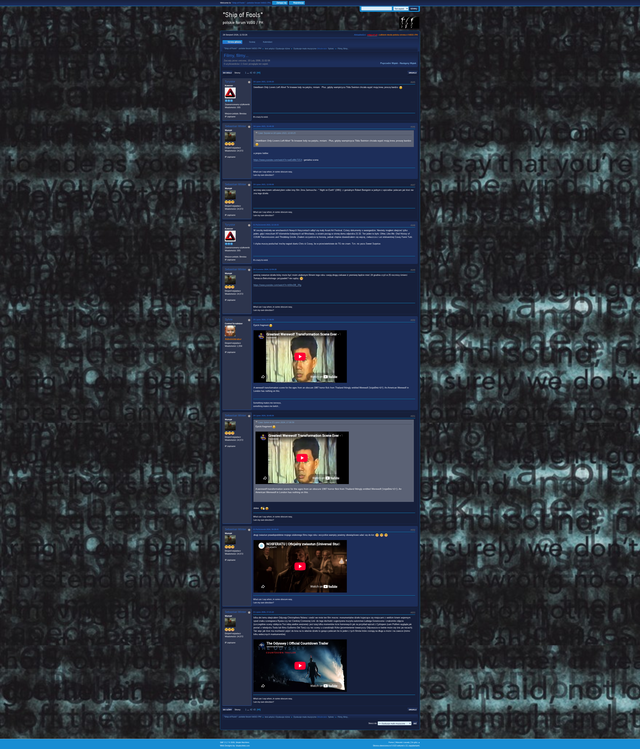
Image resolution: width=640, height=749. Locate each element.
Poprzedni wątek (389, 63)
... (248, 72)
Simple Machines (242, 742)
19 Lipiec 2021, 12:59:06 (263, 184)
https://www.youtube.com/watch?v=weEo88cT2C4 (278, 160)
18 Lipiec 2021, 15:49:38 (263, 126)
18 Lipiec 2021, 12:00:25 (263, 82)
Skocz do (372, 723)
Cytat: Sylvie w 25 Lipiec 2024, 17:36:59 (276, 422)
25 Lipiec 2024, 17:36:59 (263, 320)
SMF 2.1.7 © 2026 (227, 742)
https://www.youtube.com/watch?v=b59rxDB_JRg (277, 285)
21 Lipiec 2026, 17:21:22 (263, 612)
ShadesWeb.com (243, 746)
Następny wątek (408, 63)
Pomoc (391, 742)
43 (254, 72)
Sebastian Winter (235, 126)
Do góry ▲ (415, 742)
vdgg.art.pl (372, 35)
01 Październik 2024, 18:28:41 (266, 529)
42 (251, 72)
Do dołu (227, 73)
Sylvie (331, 48)
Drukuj (412, 73)
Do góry (227, 710)
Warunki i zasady (403, 742)
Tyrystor (230, 81)
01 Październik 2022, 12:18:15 (266, 225)
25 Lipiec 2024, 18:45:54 (263, 416)
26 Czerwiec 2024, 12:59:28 (264, 269)
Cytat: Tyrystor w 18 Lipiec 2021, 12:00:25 (277, 133)
